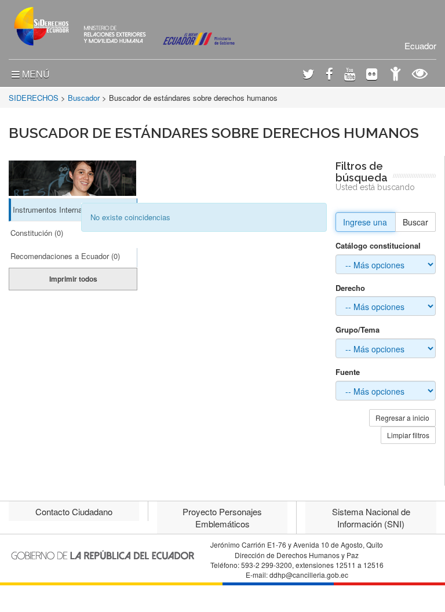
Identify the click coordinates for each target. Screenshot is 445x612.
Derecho (350, 288)
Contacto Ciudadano (73, 511)
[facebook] (329, 75)
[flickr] (371, 75)
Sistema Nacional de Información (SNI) (371, 517)
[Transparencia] (420, 75)
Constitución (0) (36, 232)
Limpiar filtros (408, 435)
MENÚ (35, 74)
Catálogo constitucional (378, 246)
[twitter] (308, 75)
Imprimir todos (73, 279)
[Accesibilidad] (395, 75)
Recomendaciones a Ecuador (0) (65, 255)
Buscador (84, 97)
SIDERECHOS (34, 97)
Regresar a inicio (402, 417)
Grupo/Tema (357, 330)
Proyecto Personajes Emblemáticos (222, 517)
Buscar (415, 222)
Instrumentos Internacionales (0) (67, 209)
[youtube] (349, 75)
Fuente (347, 372)
